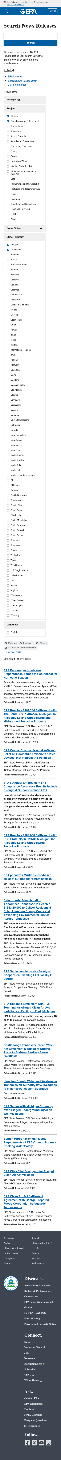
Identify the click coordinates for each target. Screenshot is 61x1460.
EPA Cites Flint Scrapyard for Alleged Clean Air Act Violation (29, 1173)
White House (31, 1380)
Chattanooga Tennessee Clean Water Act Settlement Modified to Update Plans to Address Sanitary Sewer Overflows (29, 1050)
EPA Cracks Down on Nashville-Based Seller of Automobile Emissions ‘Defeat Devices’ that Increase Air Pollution (30, 754)
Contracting (31, 1296)
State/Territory (15, 237)
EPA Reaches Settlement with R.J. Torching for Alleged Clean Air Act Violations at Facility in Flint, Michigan (29, 1007)
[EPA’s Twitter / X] (34, 1443)
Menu (53, 11)
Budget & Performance (37, 1291)
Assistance (9, 1238)
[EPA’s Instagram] (49, 1443)
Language (12, 624)
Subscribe (30, 1369)
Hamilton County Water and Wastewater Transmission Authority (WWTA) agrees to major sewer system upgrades (30, 1085)
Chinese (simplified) (42, 1243)
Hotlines (29, 1409)
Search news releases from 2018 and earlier (22, 82)
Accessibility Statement (37, 1285)
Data (27, 1341)
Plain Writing (32, 1318)
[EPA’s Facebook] (27, 1443)
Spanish (35, 1238)
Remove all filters (13, 652)
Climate (43, 643)
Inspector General (34, 1347)
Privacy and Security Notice (40, 1324)
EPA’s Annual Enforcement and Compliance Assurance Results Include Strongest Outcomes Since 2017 (30, 786)
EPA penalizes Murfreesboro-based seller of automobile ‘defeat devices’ (28, 877)
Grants (28, 1307)
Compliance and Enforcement (22, 648)
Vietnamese (38, 1263)
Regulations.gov (33, 1363)
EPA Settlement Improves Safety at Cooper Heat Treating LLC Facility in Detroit (28, 975)
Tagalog (8, 1263)
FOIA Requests (33, 1414)
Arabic (7, 1243)
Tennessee (27, 643)
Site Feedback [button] (32, 1425)
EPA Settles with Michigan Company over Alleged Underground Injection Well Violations (28, 1110)
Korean (35, 1253)
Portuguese (9, 1258)
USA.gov (29, 1374)
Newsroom (30, 1358)
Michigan (12, 643)
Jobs (26, 1352)
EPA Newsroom (16, 76)
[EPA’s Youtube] (41, 1443)
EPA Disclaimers (34, 1403)
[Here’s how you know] (30, 3)
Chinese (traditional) (14, 1248)
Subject (11, 108)
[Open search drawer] (6, 11)
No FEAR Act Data (35, 1312)
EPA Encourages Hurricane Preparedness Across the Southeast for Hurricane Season (30, 674)
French (35, 1248)
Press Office (14, 228)
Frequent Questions (35, 1420)
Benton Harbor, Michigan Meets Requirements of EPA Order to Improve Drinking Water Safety (30, 1142)
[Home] (28, 11)
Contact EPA (31, 1398)
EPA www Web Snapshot (38, 1301)
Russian (36, 1258)
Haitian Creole (11, 1253)
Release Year (14, 99)
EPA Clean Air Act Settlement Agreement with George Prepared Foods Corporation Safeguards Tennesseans (26, 1201)
